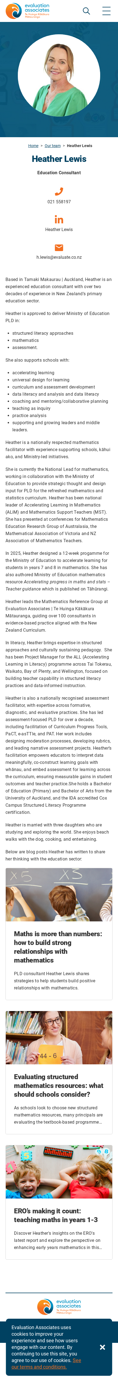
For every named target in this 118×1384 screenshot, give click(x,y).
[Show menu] (106, 11)
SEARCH (86, 11)
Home (33, 146)
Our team (53, 146)
